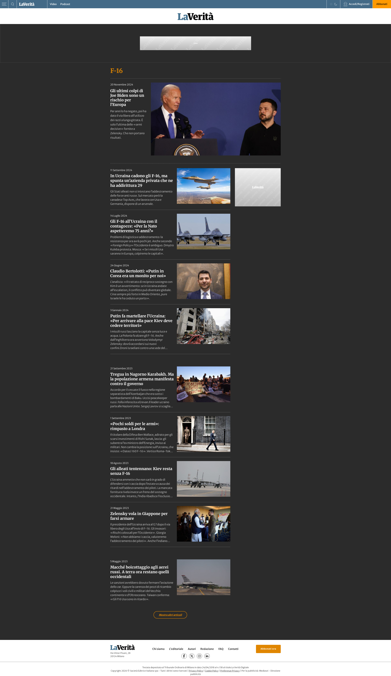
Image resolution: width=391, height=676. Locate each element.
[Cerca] (12, 4)
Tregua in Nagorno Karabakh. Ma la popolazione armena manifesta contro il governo (142, 379)
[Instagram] (199, 656)
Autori (192, 649)
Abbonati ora (268, 648)
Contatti (233, 649)
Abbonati (381, 4)
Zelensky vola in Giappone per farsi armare (139, 516)
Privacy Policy (196, 670)
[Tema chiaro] (331, 4)
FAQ (220, 649)
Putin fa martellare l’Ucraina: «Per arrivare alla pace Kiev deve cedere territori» (141, 321)
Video (53, 4)
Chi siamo (158, 649)
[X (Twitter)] (191, 656)
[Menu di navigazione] (4, 4)
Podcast (65, 4)
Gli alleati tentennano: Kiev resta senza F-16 (141, 471)
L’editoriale (176, 649)
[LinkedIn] (207, 656)
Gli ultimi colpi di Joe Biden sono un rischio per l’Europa (127, 97)
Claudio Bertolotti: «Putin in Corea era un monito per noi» (138, 273)
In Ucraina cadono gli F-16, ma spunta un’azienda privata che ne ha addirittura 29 (141, 180)
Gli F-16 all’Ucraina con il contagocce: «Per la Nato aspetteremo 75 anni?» (133, 226)
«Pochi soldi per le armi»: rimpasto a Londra (134, 426)
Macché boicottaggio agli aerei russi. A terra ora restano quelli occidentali (139, 572)
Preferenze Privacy (230, 670)
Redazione (207, 649)
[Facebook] (184, 656)
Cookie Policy (211, 670)
